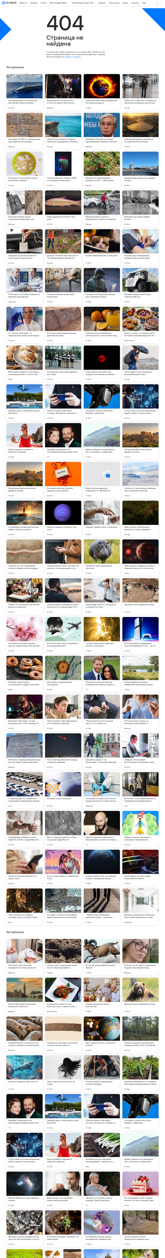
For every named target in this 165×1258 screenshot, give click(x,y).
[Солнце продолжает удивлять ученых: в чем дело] (102, 635)
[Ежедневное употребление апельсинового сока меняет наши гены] (102, 325)
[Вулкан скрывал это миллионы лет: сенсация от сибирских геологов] (102, 441)
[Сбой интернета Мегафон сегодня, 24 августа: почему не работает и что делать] (63, 402)
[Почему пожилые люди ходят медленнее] (63, 286)
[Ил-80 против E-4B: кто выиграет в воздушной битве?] (63, 635)
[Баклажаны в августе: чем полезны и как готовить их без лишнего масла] (63, 1151)
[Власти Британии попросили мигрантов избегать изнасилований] (24, 1151)
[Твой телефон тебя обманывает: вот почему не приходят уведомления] (63, 713)
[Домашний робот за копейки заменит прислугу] (24, 1023)
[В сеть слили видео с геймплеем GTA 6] (63, 868)
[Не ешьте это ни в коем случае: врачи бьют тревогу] (24, 170)
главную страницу (72, 57)
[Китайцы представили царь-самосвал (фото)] (140, 286)
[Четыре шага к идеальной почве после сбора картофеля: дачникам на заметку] (63, 1112)
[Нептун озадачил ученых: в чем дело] (63, 519)
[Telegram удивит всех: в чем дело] (102, 519)
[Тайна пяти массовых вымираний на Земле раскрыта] (102, 92)
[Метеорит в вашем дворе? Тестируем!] (63, 674)
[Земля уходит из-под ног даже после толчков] (63, 945)
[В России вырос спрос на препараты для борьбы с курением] (140, 713)
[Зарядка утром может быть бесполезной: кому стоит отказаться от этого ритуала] (63, 1062)
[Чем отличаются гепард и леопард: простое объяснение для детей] (24, 906)
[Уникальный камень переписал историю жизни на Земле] (140, 131)
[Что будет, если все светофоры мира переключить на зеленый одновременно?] (63, 906)
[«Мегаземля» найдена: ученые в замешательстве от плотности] (140, 557)
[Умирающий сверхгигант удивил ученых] (140, 170)
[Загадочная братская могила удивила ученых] (140, 441)
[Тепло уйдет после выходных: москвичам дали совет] (140, 364)
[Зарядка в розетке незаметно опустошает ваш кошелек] (24, 247)
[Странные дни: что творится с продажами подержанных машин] (24, 790)
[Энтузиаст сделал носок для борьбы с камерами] (102, 402)
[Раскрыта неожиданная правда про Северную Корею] (102, 286)
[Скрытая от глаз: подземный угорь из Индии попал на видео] (24, 557)
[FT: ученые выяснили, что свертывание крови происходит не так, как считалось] (24, 325)
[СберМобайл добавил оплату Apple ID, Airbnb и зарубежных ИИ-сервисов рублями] (24, 829)
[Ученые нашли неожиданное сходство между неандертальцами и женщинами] (102, 1228)
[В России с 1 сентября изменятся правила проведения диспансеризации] (24, 286)
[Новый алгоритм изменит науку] (102, 1023)
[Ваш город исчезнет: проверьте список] (102, 1190)
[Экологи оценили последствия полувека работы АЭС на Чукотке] (140, 1190)
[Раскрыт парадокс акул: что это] (24, 1228)
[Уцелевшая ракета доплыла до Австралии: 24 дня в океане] (24, 92)
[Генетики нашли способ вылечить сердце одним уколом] (102, 945)
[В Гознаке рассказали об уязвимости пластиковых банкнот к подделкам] (24, 945)
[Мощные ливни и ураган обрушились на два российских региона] (102, 208)
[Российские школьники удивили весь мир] (63, 364)
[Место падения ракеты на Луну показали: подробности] (63, 829)
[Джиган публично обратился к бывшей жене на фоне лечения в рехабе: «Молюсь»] (102, 829)
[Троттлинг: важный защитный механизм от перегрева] (24, 1062)
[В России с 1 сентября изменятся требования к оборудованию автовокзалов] (140, 790)
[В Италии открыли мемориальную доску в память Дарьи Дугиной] (24, 751)
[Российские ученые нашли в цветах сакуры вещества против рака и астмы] (24, 635)
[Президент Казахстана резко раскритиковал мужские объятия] (102, 131)
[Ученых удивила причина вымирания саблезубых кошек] (140, 674)
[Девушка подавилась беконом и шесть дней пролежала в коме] (140, 906)
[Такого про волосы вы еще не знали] (63, 1228)
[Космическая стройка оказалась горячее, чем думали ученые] (102, 1062)
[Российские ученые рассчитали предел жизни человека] (24, 519)
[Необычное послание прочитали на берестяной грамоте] (63, 1190)
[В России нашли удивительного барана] (102, 1112)
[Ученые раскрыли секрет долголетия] (102, 1151)
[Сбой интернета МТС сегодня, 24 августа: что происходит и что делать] (63, 557)
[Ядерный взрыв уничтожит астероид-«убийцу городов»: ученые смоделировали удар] (63, 1023)
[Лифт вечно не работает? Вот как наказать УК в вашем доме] (140, 945)
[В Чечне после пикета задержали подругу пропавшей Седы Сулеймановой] (140, 1112)
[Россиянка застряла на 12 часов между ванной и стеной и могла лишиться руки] (102, 790)
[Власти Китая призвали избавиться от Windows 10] (102, 480)
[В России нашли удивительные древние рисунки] (63, 325)
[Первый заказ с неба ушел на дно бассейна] (24, 402)
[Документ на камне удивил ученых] (140, 208)
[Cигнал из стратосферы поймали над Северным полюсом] (140, 480)
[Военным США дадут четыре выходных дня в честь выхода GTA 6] (24, 713)
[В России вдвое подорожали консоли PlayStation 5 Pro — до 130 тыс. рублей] (140, 635)
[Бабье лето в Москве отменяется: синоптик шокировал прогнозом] (140, 92)
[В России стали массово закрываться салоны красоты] (24, 1112)
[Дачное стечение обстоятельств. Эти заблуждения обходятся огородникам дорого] (63, 247)
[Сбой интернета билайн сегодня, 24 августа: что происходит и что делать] (63, 596)
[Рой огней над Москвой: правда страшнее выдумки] (63, 751)
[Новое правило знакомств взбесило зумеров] (24, 441)
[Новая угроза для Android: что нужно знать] (24, 868)
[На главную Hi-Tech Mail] (10, 3)
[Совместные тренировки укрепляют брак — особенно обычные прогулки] (102, 906)
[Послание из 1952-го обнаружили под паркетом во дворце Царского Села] (24, 131)
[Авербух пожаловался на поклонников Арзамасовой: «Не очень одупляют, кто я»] (63, 441)
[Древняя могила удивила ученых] (140, 1151)
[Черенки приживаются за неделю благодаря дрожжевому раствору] (140, 1228)
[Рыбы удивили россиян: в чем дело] (63, 208)
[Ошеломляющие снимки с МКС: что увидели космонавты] (63, 170)
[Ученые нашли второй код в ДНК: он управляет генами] (140, 1023)
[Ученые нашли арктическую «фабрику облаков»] (24, 984)
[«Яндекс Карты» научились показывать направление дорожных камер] (140, 829)
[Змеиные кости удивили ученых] (140, 596)
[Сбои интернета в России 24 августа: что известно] (102, 713)
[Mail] (3, 3)
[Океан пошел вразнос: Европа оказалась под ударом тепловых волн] (63, 131)
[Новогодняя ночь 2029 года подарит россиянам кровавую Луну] (102, 364)
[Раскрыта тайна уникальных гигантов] (102, 557)
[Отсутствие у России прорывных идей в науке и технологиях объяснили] (140, 402)
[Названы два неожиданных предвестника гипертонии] (140, 247)
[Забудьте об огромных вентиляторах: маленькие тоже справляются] (140, 751)
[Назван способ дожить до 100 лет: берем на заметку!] (24, 596)
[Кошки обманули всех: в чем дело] (102, 247)
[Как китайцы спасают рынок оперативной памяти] (140, 868)
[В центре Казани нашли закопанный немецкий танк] (24, 208)
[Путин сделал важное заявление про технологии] (140, 1062)
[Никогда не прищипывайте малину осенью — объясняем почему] (102, 170)
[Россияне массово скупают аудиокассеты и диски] (63, 480)
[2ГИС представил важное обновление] (102, 984)
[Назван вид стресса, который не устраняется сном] (102, 596)
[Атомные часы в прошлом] (63, 790)
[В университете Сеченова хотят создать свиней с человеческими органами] (24, 1190)
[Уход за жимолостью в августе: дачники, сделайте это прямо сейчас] (140, 984)
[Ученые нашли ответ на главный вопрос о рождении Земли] (102, 868)
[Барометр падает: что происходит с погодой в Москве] (102, 751)
